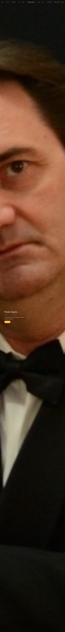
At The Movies (49, 2)
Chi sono (7, 321)
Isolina (39, 2)
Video (23, 2)
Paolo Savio (31, 2)
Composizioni (14, 2)
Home (2, 2)
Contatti (62, 2)
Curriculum (7, 2)
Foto (19, 2)
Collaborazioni (56, 2)
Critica (43, 2)
